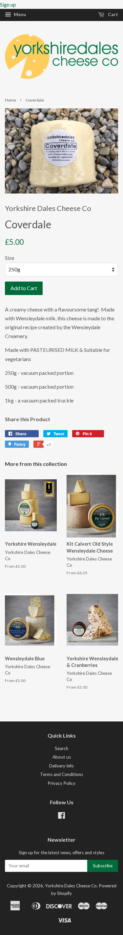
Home (10, 100)
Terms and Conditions (61, 774)
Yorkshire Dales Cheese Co (71, 885)
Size (9, 258)
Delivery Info (61, 765)
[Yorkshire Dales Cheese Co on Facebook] (61, 816)
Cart (112, 14)
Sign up (8, 4)
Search (61, 748)
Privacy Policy (61, 783)
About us (61, 757)
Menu (19, 14)
